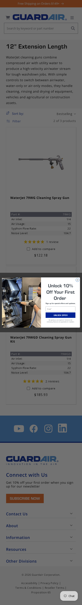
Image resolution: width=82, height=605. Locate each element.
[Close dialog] (77, 280)
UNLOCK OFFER (60, 315)
